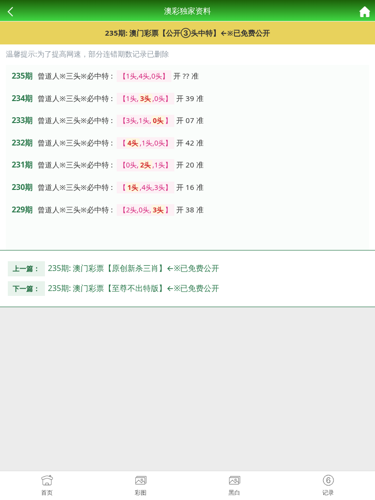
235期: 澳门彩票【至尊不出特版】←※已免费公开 (133, 288)
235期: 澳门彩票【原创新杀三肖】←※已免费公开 (133, 268)
